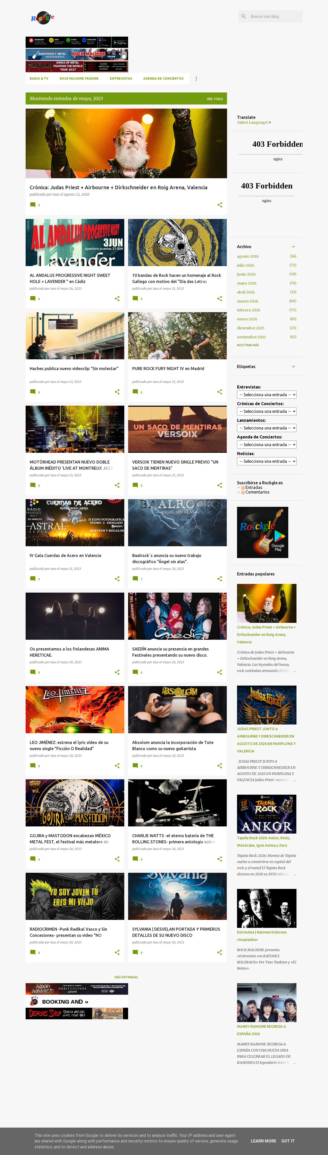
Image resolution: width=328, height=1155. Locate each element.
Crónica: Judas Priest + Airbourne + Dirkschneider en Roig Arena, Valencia (266, 634)
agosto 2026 (248, 256)
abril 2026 (246, 292)
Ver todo (215, 99)
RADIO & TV (39, 78)
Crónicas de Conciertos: (260, 403)
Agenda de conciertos (163, 78)
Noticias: (245, 453)
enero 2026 (247, 319)
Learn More (263, 1141)
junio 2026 (246, 274)
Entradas (253, 487)
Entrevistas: (249, 387)
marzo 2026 (247, 301)
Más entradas (126, 977)
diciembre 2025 (250, 328)
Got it (288, 1141)
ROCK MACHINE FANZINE (79, 78)
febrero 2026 (248, 310)
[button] (220, 205)
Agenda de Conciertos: (259, 437)
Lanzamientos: (251, 420)
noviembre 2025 (251, 337)
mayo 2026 (247, 283)
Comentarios (257, 492)
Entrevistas (121, 78)
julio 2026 (245, 265)
